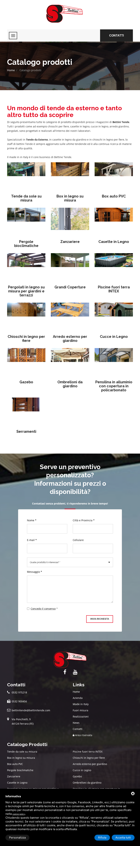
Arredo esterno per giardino (70, 338)
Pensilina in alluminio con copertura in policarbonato (113, 386)
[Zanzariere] (70, 221)
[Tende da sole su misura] (26, 176)
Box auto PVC (114, 196)
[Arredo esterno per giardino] (70, 316)
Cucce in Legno (114, 336)
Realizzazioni (81, 716)
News (76, 722)
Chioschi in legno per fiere (26, 338)
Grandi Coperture (70, 287)
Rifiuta (102, 837)
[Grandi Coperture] (70, 267)
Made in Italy (81, 704)
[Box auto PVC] (114, 176)
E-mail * (32, 540)
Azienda (78, 698)
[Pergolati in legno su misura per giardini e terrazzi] (26, 267)
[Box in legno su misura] (70, 176)
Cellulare (78, 540)
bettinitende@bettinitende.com (31, 710)
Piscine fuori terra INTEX (114, 289)
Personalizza (17, 837)
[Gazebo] (26, 361)
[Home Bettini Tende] (70, 13)
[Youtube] (75, 672)
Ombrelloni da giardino (70, 384)
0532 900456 (19, 701)
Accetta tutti (123, 837)
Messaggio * (34, 571)
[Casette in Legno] (114, 221)
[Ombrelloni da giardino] (70, 361)
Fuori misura (80, 710)
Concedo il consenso (43, 608)
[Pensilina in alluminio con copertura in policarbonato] (114, 361)
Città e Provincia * (84, 520)
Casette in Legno (113, 241)
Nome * (31, 520)
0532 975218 (19, 692)
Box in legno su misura (70, 198)
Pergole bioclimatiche (26, 243)
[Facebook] (65, 672)
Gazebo (26, 382)
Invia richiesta (99, 619)
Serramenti (26, 431)
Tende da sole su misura (26, 198)
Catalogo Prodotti (27, 744)
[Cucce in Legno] (114, 316)
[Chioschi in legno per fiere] (26, 316)
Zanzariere (70, 241)
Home (11, 70)
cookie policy (18, 814)
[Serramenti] (26, 411)
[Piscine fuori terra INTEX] (114, 267)
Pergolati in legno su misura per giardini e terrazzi (26, 291)
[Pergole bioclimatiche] (26, 221)
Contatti (116, 35)
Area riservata (83, 735)
